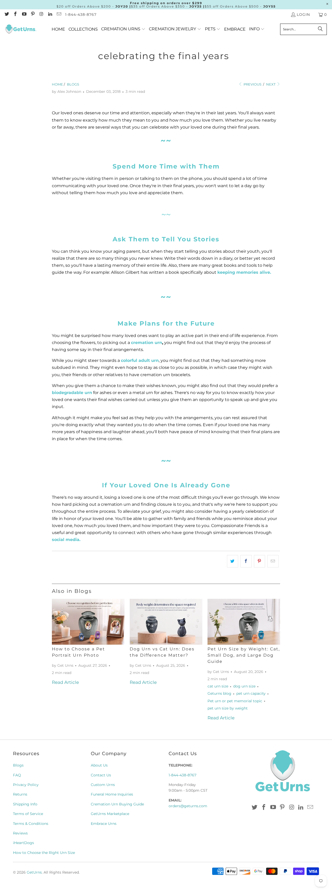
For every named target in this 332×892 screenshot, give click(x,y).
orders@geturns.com (188, 806)
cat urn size (218, 686)
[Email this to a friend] (273, 561)
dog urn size (244, 686)
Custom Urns (103, 784)
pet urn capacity (251, 693)
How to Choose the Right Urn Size (44, 852)
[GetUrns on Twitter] (6, 14)
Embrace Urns (103, 823)
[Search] (320, 29)
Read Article (65, 682)
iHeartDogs (23, 842)
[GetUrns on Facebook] (15, 14)
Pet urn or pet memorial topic (235, 701)
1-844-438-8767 (80, 14)
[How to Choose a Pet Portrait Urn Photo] (88, 622)
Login (303, 14)
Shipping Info (25, 804)
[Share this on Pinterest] (259, 561)
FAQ (17, 775)
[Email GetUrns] (58, 14)
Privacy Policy (26, 784)
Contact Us (101, 775)
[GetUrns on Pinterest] (32, 14)
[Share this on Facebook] (246, 561)
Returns (20, 794)
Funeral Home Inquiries (112, 794)
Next (271, 84)
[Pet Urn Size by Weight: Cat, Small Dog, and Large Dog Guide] (244, 622)
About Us (99, 765)
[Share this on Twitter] (232, 561)
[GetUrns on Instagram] (41, 14)
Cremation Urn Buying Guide (117, 804)
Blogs (18, 765)
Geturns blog (219, 693)
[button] (123, 29)
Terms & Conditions (30, 823)
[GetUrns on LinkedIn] (50, 14)
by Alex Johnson (66, 91)
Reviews (20, 833)
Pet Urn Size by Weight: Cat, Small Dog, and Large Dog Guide (244, 655)
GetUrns (34, 872)
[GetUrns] (20, 29)
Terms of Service (28, 813)
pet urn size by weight (228, 708)
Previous (252, 84)
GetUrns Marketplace (110, 813)
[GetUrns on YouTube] (23, 14)
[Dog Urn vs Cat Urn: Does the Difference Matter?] (166, 622)
